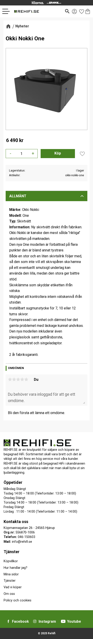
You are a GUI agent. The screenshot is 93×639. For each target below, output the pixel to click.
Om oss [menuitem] (9, 594)
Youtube (74, 621)
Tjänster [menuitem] (11, 551)
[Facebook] (8, 621)
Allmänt (17, 196)
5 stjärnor (26, 379)
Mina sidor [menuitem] (11, 574)
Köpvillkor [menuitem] (11, 561)
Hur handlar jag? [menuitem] (15, 568)
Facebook (20, 621)
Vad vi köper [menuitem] (13, 587)
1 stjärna (10, 379)
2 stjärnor (14, 379)
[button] (7, 11)
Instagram (47, 621)
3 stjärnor (18, 379)
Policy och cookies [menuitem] (17, 600)
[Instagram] (35, 621)
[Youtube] (63, 621)
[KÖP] (58, 153)
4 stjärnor (22, 379)
